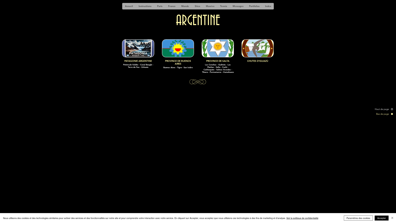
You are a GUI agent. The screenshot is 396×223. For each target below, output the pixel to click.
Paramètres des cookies (358, 218)
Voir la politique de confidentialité (302, 218)
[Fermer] (392, 218)
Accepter (381, 218)
